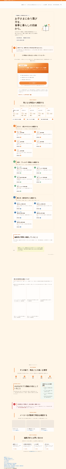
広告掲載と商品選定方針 (8, 458)
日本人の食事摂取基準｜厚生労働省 (10, 463)
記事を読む (19, 137)
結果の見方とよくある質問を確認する (24, 94)
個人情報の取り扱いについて (33, 451)
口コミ (23, 113)
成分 (26, 113)
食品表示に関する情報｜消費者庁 (10, 464)
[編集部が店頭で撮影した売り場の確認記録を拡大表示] (46, 292)
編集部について (6, 457)
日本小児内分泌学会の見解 (22, 407)
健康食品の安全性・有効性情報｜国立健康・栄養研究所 (13, 465)
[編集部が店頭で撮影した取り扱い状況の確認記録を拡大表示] (33, 292)
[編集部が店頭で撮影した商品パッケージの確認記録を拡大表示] (19, 309)
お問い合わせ (6, 462)
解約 (14, 115)
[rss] (61, 0)
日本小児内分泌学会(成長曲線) (9, 467)
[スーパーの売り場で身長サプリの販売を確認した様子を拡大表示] (19, 292)
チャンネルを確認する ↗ (16, 430)
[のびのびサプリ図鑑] (11, 5)
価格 (22, 115)
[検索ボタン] (61, 4)
